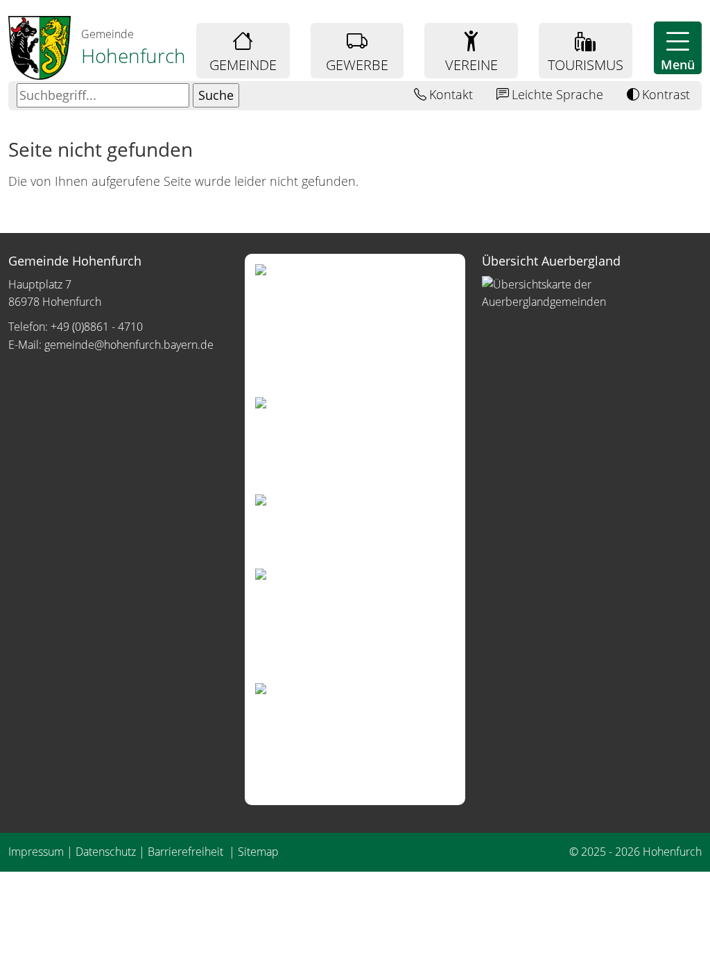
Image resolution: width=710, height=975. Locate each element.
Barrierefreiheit (187, 851)
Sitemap (258, 851)
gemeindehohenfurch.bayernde (129, 344)
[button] (678, 47)
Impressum (36, 851)
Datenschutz (106, 851)
